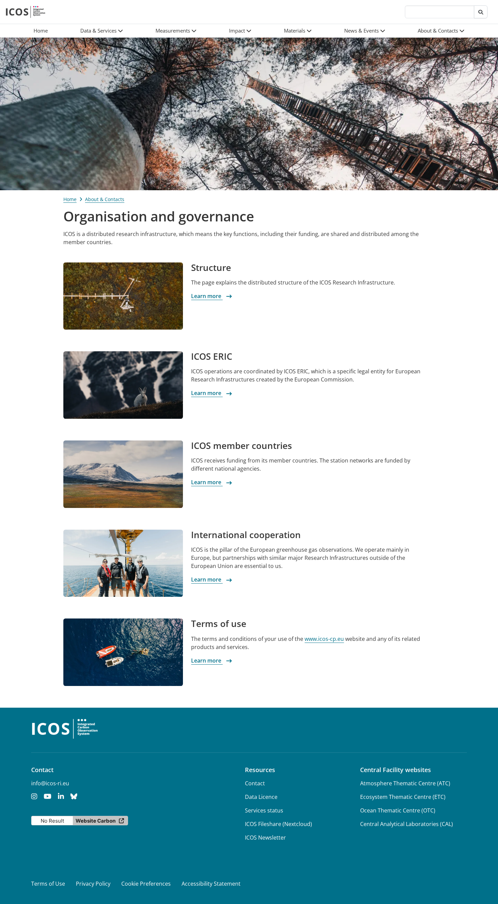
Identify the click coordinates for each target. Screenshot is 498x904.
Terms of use (218, 623)
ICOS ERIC (211, 356)
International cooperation (246, 535)
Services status (264, 810)
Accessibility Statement (211, 883)
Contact (255, 783)
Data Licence (261, 797)
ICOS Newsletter (265, 837)
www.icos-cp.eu (324, 639)
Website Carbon (96, 821)
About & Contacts (104, 199)
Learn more (207, 296)
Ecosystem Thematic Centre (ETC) (402, 797)
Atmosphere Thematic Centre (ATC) (405, 783)
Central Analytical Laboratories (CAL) (406, 824)
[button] (101, 30)
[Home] (25, 12)
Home (70, 199)
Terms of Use (48, 883)
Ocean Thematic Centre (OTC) (397, 810)
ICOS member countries (241, 445)
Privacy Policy (93, 883)
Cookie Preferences (146, 883)
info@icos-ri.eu (50, 783)
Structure (211, 267)
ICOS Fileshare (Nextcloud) (278, 824)
